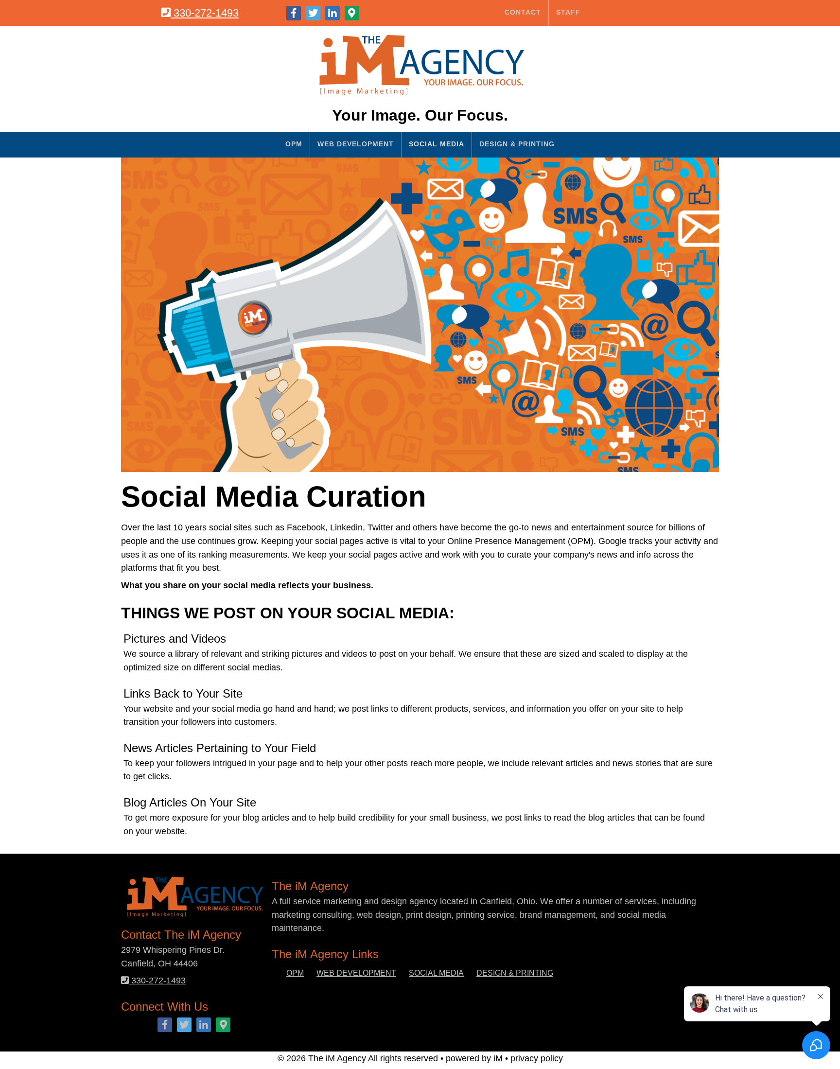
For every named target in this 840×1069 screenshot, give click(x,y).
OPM (293, 144)
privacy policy (536, 1058)
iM (498, 1058)
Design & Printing (517, 144)
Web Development (355, 144)
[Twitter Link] (313, 13)
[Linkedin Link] (332, 13)
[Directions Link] (352, 13)
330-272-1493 (205, 13)
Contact (523, 12)
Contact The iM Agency (54, 174)
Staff (568, 12)
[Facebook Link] (293, 13)
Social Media (436, 144)
